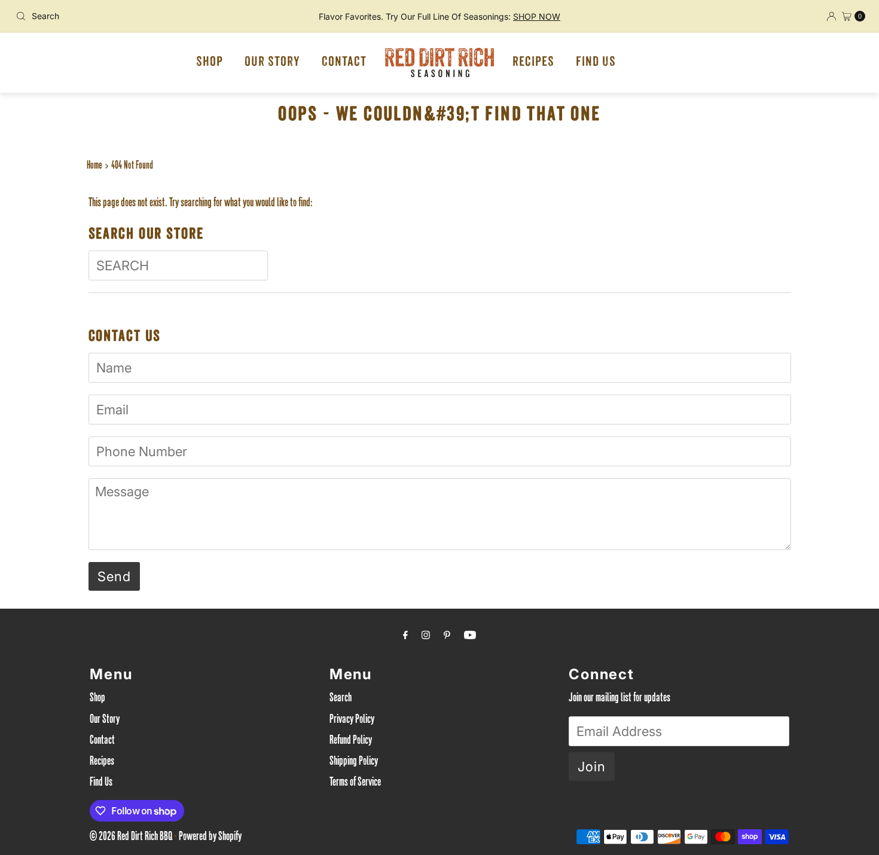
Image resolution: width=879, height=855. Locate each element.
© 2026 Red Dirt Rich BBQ (131, 837)
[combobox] (150, 16)
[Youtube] (470, 637)
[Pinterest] (447, 637)
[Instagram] (426, 637)
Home (94, 166)
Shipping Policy (353, 762)
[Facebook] (405, 637)
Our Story (272, 62)
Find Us (596, 62)
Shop (209, 62)
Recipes (533, 62)
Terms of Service (355, 783)
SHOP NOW (536, 16)
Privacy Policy (351, 720)
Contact (344, 62)
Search (340, 699)
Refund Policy (350, 741)
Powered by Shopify (210, 837)
